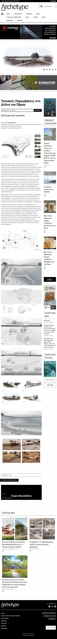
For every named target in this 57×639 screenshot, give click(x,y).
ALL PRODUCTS (50, 279)
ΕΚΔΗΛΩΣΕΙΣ (29, 13)
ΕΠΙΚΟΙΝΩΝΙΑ (4, 628)
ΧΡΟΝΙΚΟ (35, 17)
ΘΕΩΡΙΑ (38, 13)
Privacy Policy (25, 635)
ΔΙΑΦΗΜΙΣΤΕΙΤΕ (52, 618)
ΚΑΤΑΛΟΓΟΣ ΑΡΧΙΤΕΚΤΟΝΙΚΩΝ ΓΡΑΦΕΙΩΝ (10, 615)
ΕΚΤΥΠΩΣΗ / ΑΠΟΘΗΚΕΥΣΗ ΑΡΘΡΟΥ (9, 480)
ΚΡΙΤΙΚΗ (27, 17)
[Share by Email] (55, 69)
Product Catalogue (51, 627)
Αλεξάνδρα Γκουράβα (5, 589)
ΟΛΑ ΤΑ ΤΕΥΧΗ (50, 380)
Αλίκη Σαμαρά (46, 335)
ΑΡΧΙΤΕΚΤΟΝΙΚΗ (18, 13)
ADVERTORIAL (10, 20)
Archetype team (46, 322)
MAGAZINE (19, 20)
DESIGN (43, 17)
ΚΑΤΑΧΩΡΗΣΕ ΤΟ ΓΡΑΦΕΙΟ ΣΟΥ (49, 612)
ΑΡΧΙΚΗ (8, 13)
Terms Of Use (31, 635)
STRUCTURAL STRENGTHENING (14, 17)
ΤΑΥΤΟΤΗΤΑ (4, 623)
